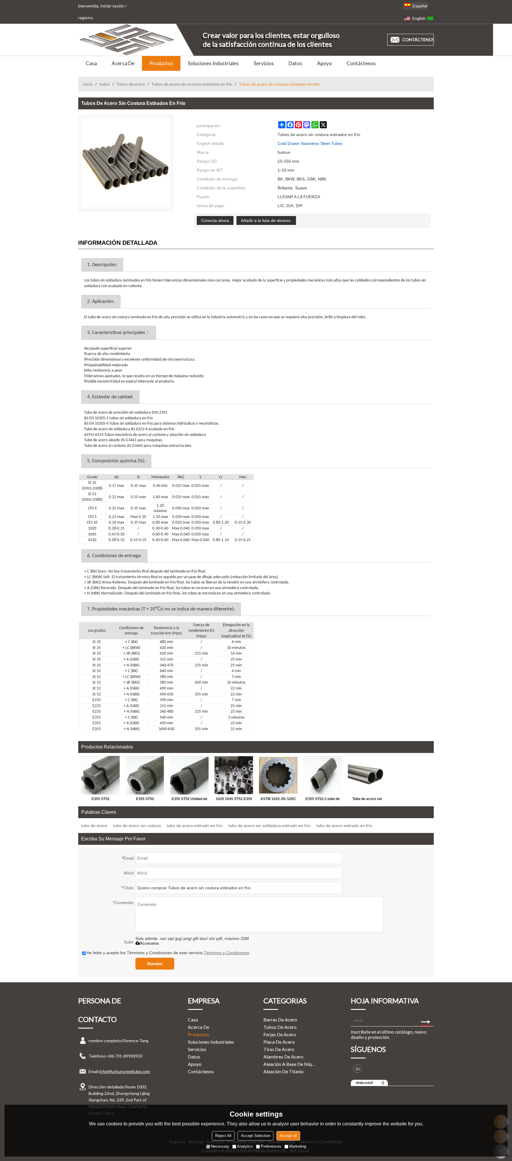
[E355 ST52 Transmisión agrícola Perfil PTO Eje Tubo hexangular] (145, 775)
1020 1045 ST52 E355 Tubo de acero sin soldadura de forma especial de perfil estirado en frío (234, 800)
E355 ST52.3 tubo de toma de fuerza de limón (322, 800)
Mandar (154, 963)
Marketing (297, 1146)
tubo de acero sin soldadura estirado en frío (269, 825)
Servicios (264, 63)
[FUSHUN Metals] (127, 40)
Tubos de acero (130, 84)
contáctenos (418, 39)
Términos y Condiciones (226, 952)
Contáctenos (361, 63)
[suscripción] (425, 1020)
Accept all (288, 1135)
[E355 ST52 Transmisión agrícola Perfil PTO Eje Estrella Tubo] (100, 775)
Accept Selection (255, 1135)
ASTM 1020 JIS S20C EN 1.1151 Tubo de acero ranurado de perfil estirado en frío (278, 800)
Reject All (223, 1135)
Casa (91, 63)
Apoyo (324, 63)
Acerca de (123, 63)
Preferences (271, 1146)
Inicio (88, 84)
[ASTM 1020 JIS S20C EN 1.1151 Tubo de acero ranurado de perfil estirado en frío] (278, 775)
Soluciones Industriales (213, 63)
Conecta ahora (215, 220)
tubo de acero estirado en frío (195, 825)
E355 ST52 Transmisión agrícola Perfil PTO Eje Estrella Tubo (100, 800)
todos (104, 84)
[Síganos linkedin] (357, 1068)
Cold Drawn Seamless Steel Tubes (310, 143)
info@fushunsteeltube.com (124, 1071)
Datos (295, 63)
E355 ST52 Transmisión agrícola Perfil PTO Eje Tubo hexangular (145, 800)
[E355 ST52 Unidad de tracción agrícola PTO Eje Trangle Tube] (189, 775)
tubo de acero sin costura (137, 825)
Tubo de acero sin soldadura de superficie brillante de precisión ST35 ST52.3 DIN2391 (367, 800)
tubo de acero (94, 825)
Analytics (245, 1146)
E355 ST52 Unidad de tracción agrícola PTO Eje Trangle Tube (189, 800)
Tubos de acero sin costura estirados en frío (191, 84)
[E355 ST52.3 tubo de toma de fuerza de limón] (322, 775)
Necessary (220, 1146)
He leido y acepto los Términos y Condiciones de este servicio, (168, 952)
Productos (161, 63)
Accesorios (149, 943)
